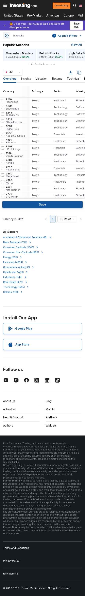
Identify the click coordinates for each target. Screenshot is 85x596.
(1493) (13, 272)
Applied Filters (65, 35)
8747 (13, 168)
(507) (21, 252)
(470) (13, 282)
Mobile (50, 409)
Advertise (9, 409)
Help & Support (13, 417)
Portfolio (51, 417)
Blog (49, 401)
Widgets (51, 425)
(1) (16, 267)
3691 (12, 127)
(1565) (14, 287)
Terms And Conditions (16, 547)
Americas (53, 15)
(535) (10, 257)
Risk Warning (10, 573)
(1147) (12, 277)
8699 (13, 148)
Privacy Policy (11, 560)
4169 (12, 107)
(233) (11, 292)
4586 (9, 182)
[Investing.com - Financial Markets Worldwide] (23, 5)
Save (42, 204)
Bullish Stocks (49, 53)
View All (76, 44)
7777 (12, 195)
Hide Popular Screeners (41, 64)
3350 (12, 175)
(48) (25, 237)
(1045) (18, 247)
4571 (13, 188)
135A (14, 155)
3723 (14, 121)
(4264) (13, 262)
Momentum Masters (19, 53)
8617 (15, 134)
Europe (68, 15)
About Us (9, 401)
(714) (15, 242)
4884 (10, 161)
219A (12, 100)
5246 (12, 114)
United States (13, 15)
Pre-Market (34, 15)
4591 (10, 141)
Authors (8, 425)
